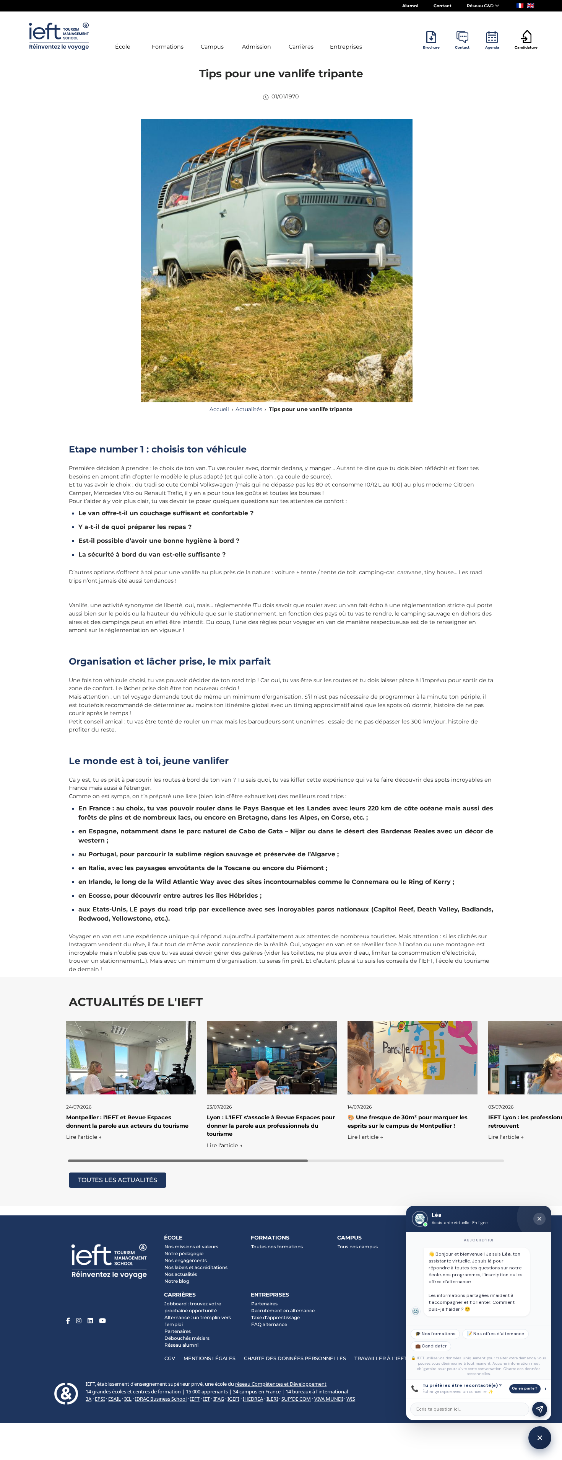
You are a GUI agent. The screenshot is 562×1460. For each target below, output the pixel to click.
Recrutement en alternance (283, 1310)
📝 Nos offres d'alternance (495, 1334)
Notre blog (176, 1281)
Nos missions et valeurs (191, 1246)
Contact (443, 5)
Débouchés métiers (187, 1338)
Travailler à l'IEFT (380, 1358)
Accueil (219, 409)
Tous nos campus (358, 1246)
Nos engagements (185, 1260)
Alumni (410, 5)
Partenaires (177, 1331)
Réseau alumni (181, 1345)
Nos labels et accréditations (195, 1267)
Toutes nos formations (277, 1246)
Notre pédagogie (183, 1253)
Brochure (431, 47)
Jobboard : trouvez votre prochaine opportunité (192, 1307)
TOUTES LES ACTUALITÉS (117, 1180)
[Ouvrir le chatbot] (539, 1437)
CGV (169, 1358)
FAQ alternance (269, 1324)
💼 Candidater (431, 1346)
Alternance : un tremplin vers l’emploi (197, 1321)
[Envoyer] (539, 1409)
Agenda (492, 47)
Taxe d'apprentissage (275, 1317)
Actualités (249, 409)
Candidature (526, 47)
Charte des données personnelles (295, 1358)
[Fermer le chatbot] (539, 1219)
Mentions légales (210, 1358)
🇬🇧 (530, 5)
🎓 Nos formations (435, 1334)
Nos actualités (180, 1274)
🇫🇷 (520, 5)
